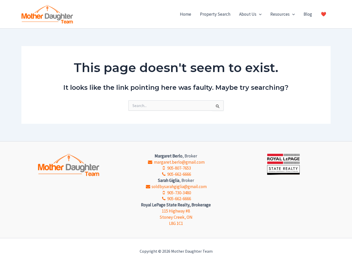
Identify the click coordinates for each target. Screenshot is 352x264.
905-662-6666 (178, 174)
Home (185, 14)
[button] (259, 14)
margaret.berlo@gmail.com (178, 162)
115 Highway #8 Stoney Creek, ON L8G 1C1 (176, 217)
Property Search (215, 14)
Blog (308, 14)
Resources (280, 14)
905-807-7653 (178, 168)
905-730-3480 (178, 193)
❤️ (323, 14)
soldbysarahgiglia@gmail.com (179, 186)
